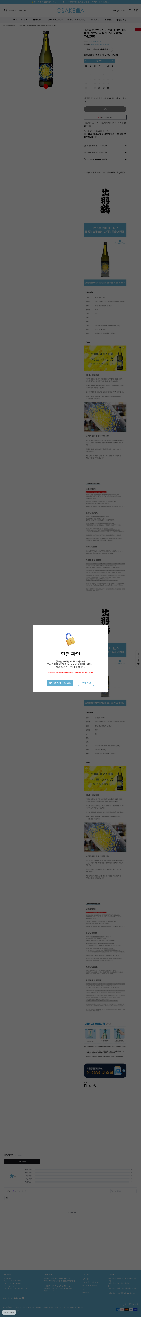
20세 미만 (86, 682)
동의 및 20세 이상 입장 (60, 682)
